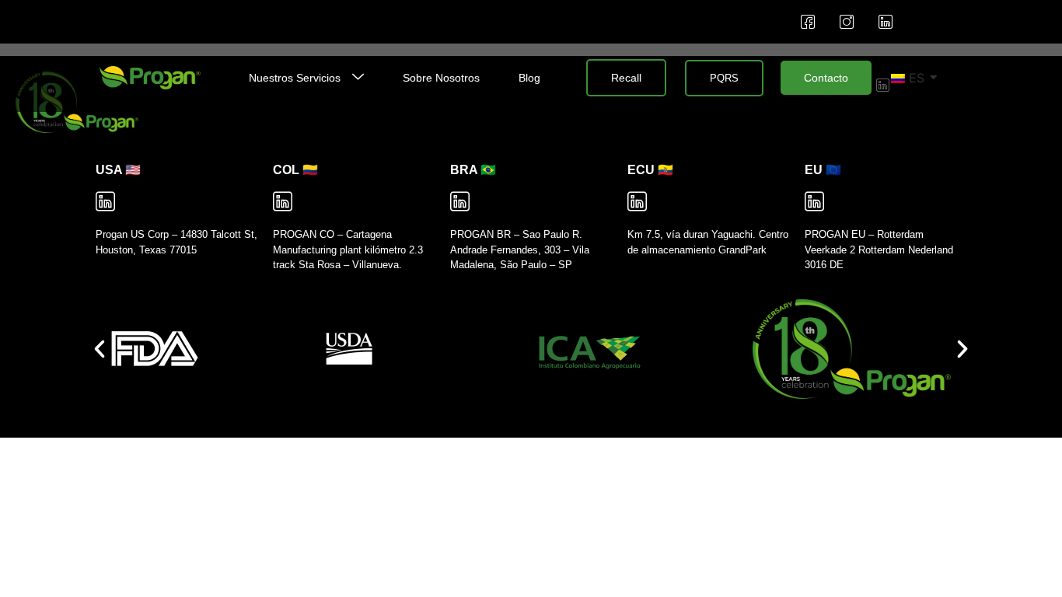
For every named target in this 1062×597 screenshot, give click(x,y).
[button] (99, 349)
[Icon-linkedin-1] (886, 22)
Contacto (826, 78)
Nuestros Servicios (295, 78)
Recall (626, 78)
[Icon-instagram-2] (847, 22)
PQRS (724, 78)
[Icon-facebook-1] (808, 22)
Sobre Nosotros (441, 78)
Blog (529, 78)
